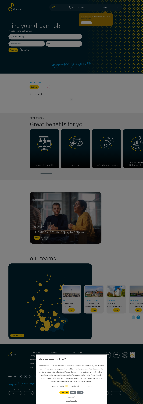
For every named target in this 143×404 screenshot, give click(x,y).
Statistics (88, 386)
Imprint (68, 401)
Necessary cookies (58, 386)
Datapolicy (74, 401)
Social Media (75, 386)
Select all (64, 392)
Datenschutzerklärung (83, 381)
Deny (73, 392)
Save (80, 392)
